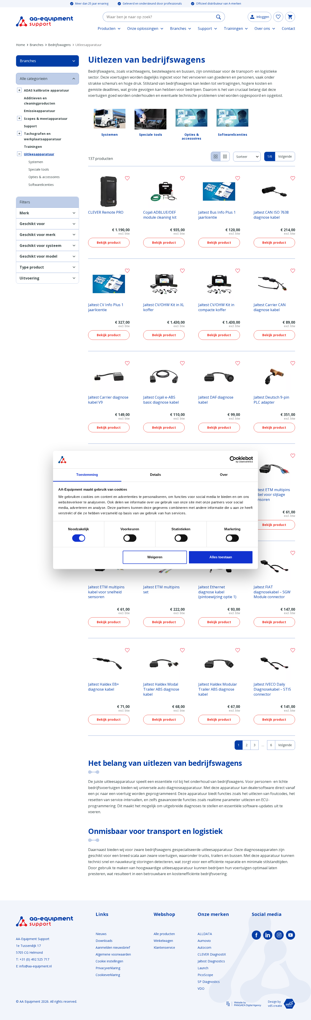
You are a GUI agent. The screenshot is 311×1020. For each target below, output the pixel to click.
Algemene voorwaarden (113, 954)
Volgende (285, 156)
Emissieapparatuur (39, 111)
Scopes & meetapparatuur (45, 118)
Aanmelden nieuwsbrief (113, 947)
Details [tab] (155, 475)
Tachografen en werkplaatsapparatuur (42, 136)
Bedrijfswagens (59, 45)
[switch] (129, 538)
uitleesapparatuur (119, 781)
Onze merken (213, 914)
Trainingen (33, 146)
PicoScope (205, 975)
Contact (288, 28)
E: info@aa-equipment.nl (34, 966)
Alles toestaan (220, 557)
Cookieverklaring (108, 975)
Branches (36, 45)
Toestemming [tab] (87, 475)
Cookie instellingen (109, 961)
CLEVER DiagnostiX (212, 954)
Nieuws (101, 934)
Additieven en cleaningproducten (39, 100)
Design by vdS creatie (275, 1004)
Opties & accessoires (44, 177)
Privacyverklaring (108, 968)
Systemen (35, 162)
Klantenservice (164, 947)
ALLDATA (205, 934)
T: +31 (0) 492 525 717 (32, 959)
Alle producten (164, 934)
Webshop (164, 914)
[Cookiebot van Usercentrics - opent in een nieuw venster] (233, 459)
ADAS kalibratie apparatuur (46, 90)
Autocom (204, 947)
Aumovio (204, 940)
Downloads (104, 940)
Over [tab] (224, 475)
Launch (203, 968)
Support (30, 126)
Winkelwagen (163, 940)
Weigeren (154, 557)
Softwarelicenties (41, 184)
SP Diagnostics (209, 981)
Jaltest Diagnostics (211, 961)
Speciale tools (38, 169)
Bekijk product (109, 242)
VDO (201, 988)
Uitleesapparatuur (39, 154)
